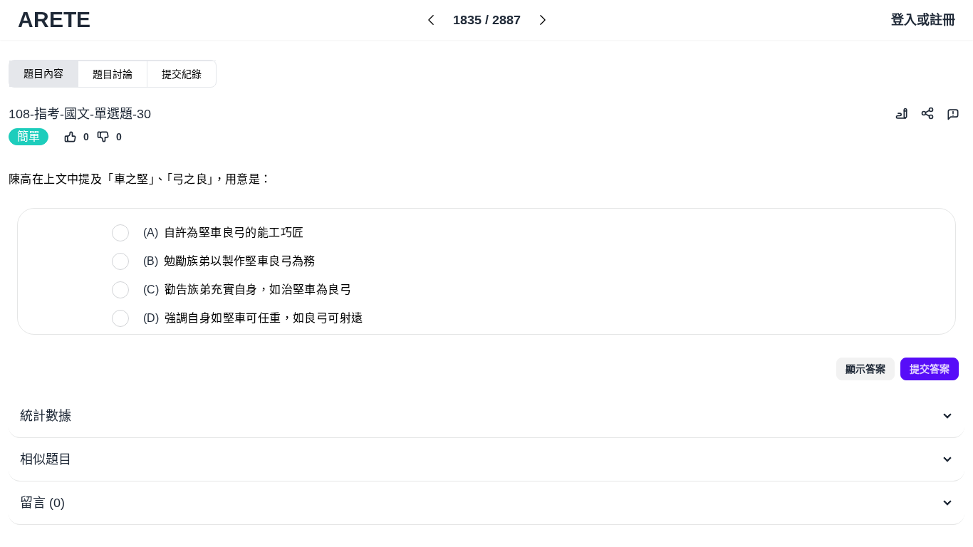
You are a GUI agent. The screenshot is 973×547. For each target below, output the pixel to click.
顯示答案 (865, 369)
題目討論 (112, 74)
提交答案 (929, 369)
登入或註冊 (923, 20)
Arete (54, 19)
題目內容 (43, 73)
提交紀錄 (182, 74)
